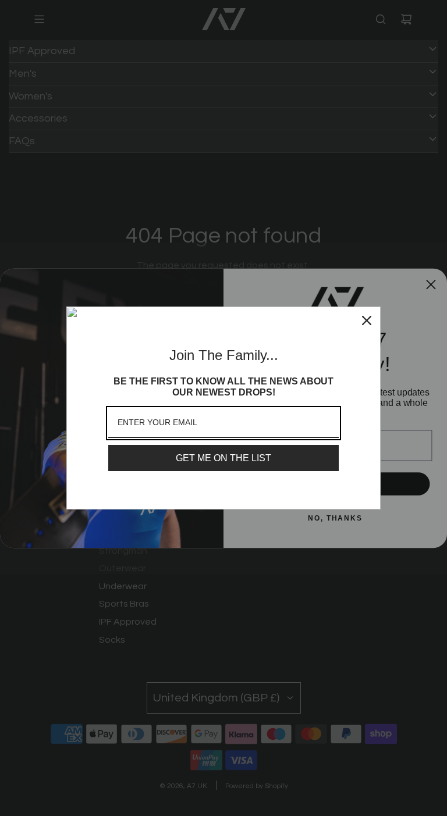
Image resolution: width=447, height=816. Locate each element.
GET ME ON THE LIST (223, 458)
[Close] (367, 320)
